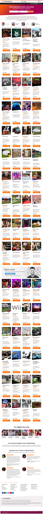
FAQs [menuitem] (2, 486)
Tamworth (36, 446)
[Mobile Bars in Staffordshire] (38, 433)
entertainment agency (31, 19)
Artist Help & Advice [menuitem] (33, 488)
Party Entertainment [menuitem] (23, 487)
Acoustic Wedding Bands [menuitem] (14, 487)
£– (17, 27)
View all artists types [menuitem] (13, 489)
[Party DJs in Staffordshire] (18, 433)
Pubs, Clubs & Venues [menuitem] (23, 489)
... (18, 71)
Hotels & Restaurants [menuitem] (23, 490)
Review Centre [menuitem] (4, 487)
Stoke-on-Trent (30, 446)
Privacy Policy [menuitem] (3, 489)
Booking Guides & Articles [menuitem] (34, 486)
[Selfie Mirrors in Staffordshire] (5, 433)
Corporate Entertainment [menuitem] (23, 486)
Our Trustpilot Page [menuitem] (4, 488)
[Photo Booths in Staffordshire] (31, 433)
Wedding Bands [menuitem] (13, 486)
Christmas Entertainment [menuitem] (23, 488)
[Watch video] (8, 61)
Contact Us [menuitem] (3, 485)
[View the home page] (7, 1)
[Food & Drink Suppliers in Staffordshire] (25, 433)
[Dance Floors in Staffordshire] (11, 433)
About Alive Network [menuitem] (33, 485)
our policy (9, 512)
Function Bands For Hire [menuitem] (14, 485)
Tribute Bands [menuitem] (12, 488)
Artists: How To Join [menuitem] (33, 487)
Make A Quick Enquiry (10, 273)
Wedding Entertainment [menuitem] (23, 485)
